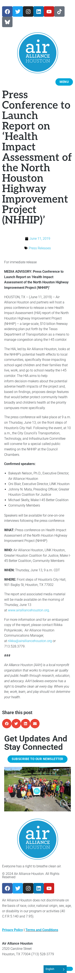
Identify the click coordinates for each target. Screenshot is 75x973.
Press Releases (40, 248)
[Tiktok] (59, 11)
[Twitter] (17, 11)
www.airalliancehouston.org (28, 610)
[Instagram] (28, 11)
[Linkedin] (38, 11)
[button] (6, 723)
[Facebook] (7, 11)
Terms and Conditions (41, 930)
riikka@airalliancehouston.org (30, 641)
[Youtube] (49, 11)
